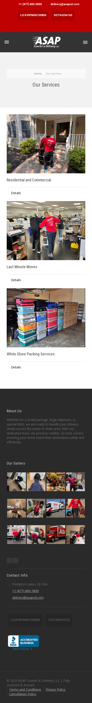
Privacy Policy (55, 689)
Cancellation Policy (22, 694)
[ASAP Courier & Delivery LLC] (46, 42)
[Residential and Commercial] (46, 143)
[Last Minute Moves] (46, 230)
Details (16, 193)
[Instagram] (15, 560)
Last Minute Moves (22, 266)
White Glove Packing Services (31, 354)
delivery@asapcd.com (64, 4)
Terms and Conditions (25, 689)
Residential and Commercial (29, 180)
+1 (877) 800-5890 (30, 4)
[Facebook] (9, 560)
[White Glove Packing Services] (46, 317)
